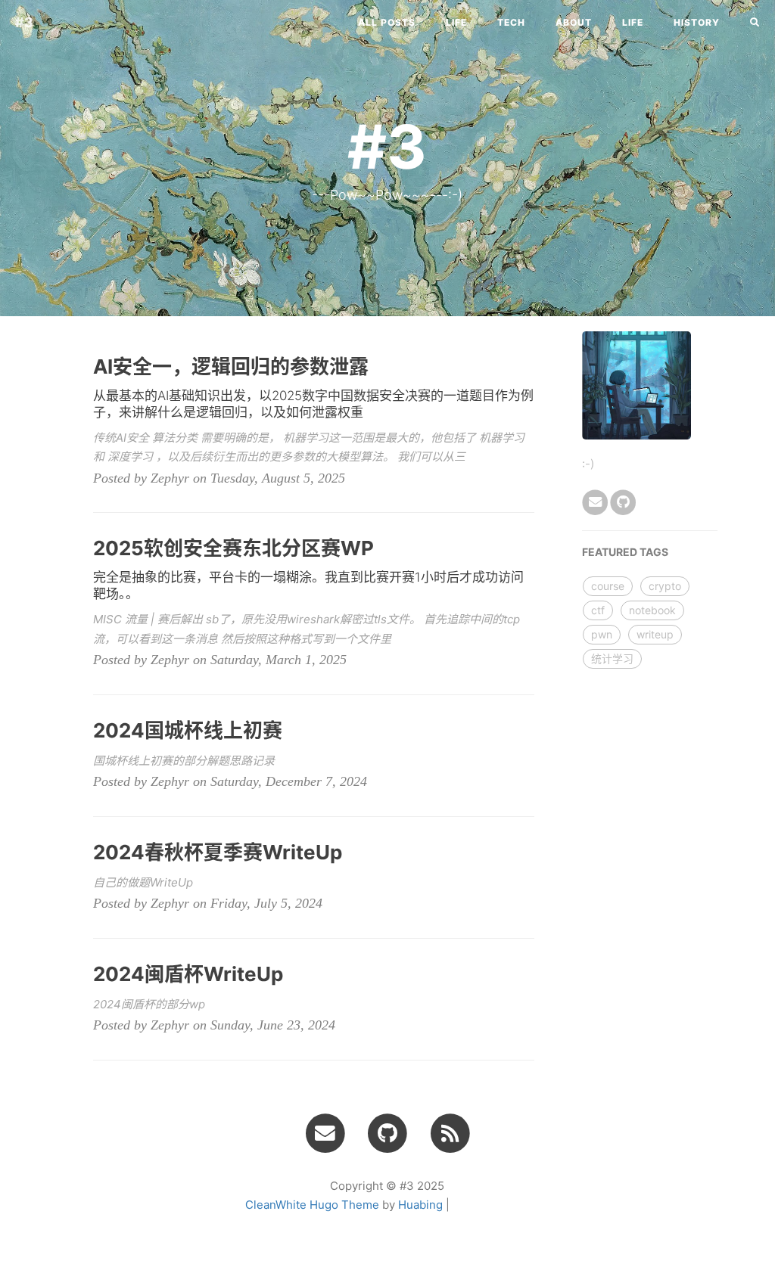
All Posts (387, 22)
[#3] (450, 1132)
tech (511, 22)
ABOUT (574, 22)
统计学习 (612, 658)
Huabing (420, 1204)
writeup (655, 634)
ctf (598, 610)
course (607, 585)
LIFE (632, 22)
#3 (24, 22)
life (456, 22)
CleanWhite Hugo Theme (312, 1204)
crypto (665, 585)
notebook (652, 610)
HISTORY (697, 22)
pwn (601, 634)
